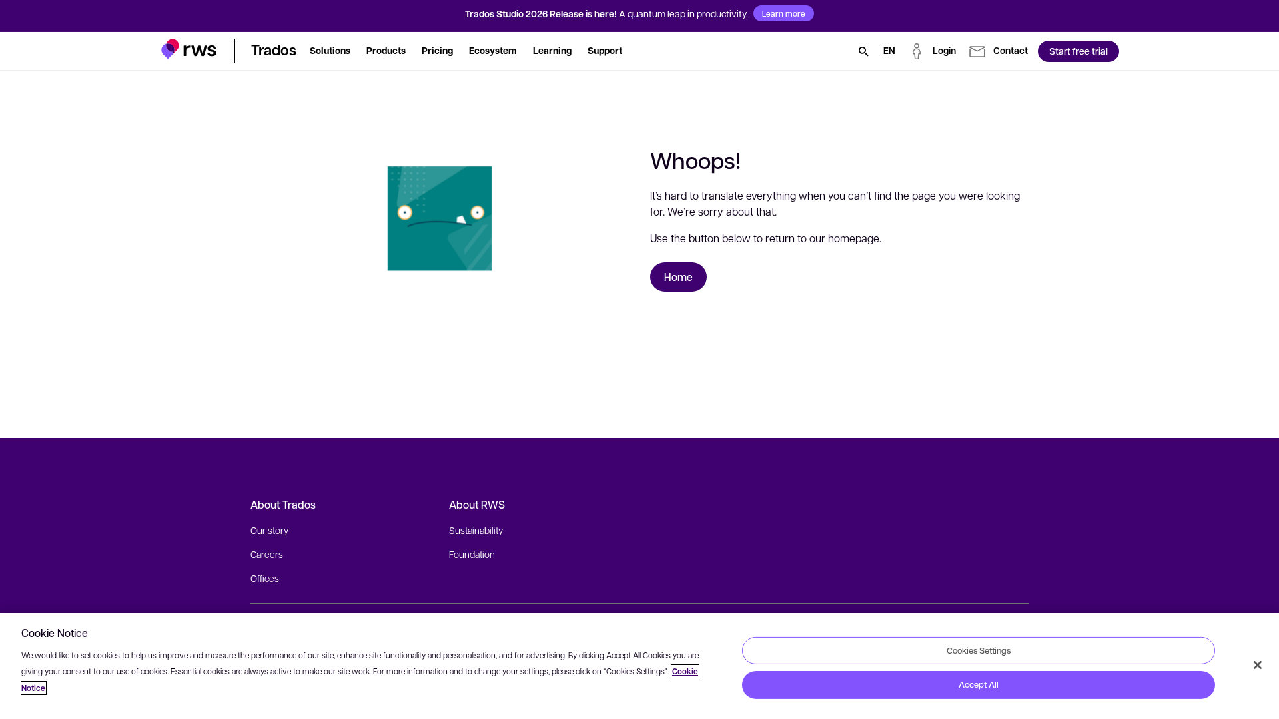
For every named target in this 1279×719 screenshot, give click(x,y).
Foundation (472, 554)
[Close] (1257, 665)
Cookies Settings (979, 650)
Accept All (979, 684)
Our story (269, 530)
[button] (189, 49)
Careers (266, 554)
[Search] (863, 51)
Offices (264, 578)
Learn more (783, 13)
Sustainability (476, 530)
